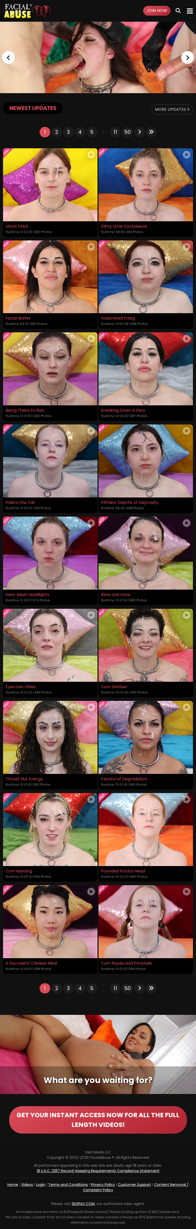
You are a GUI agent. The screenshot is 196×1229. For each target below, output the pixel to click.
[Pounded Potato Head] (146, 829)
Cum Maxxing (19, 871)
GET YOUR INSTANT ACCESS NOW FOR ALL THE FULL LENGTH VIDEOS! (98, 1120)
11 (115, 132)
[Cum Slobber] (146, 645)
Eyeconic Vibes (21, 686)
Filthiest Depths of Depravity (129, 502)
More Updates (171, 109)
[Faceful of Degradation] (146, 737)
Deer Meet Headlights (27, 594)
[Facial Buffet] (50, 276)
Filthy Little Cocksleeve (124, 226)
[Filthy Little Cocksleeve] (146, 184)
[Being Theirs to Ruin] (50, 368)
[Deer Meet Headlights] (50, 553)
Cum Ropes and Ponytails (126, 963)
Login (40, 1184)
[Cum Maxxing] (50, 829)
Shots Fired (17, 226)
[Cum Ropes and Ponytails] (146, 921)
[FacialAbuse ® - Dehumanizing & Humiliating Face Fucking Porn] (98, 57)
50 (127, 132)
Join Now (156, 11)
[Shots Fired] (50, 184)
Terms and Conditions (68, 1184)
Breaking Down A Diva (123, 410)
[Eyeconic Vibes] (50, 645)
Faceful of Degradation (124, 779)
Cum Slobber (114, 686)
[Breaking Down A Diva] (146, 368)
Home (12, 1184)
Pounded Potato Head (123, 871)
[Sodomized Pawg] (146, 276)
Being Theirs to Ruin (25, 410)
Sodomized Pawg (118, 318)
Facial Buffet (18, 318)
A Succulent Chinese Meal (31, 963)
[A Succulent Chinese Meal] (50, 921)
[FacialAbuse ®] (27, 11)
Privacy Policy (103, 1184)
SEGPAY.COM (83, 1203)
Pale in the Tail (20, 502)
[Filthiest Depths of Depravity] (146, 460)
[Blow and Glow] (146, 553)
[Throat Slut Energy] (50, 737)
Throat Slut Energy (24, 779)
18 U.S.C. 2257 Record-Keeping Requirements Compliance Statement (98, 1170)
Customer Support (134, 1184)
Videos (27, 1184)
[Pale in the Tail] (50, 460)
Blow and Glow (115, 594)
